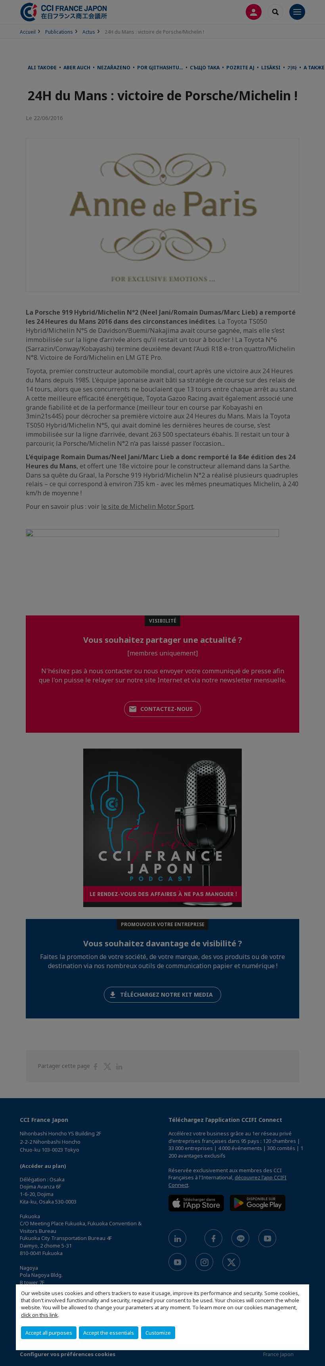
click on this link (39, 1314)
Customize (158, 1332)
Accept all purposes (48, 1332)
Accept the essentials (108, 1332)
